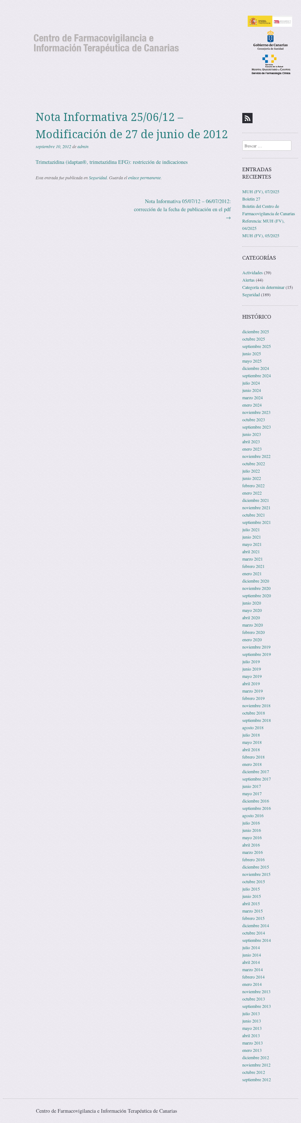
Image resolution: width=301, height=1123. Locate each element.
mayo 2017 (252, 793)
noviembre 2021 (256, 507)
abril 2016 (251, 845)
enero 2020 (252, 639)
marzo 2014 (252, 969)
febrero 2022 (253, 485)
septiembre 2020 (256, 595)
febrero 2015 (253, 918)
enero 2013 (252, 1050)
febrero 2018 (253, 757)
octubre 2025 (253, 339)
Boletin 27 (251, 199)
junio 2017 (251, 786)
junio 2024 (251, 390)
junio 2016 (251, 830)
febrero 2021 (253, 566)
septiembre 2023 (256, 427)
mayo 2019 (252, 676)
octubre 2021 (253, 515)
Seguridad (98, 177)
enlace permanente (144, 177)
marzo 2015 (252, 911)
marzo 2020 (252, 625)
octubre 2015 (253, 881)
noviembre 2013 (256, 991)
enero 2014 (252, 984)
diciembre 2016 (255, 801)
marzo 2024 (252, 397)
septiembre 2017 (256, 779)
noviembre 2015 (256, 874)
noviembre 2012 (256, 1065)
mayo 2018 (252, 742)
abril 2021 (251, 551)
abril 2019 (251, 683)
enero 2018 (252, 764)
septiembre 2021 (256, 522)
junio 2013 (251, 1021)
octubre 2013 (253, 999)
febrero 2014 (253, 977)
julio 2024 (251, 383)
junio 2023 (251, 434)
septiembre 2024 (256, 375)
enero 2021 (252, 573)
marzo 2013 (252, 1043)
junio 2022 (251, 478)
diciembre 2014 (255, 925)
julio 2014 (251, 947)
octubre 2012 (253, 1072)
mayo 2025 (252, 361)
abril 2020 (251, 617)
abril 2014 (251, 962)
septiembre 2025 (256, 346)
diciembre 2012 (255, 1057)
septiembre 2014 (256, 940)
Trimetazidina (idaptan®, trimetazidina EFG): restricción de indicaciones (112, 161)
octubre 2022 (253, 463)
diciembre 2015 (255, 867)
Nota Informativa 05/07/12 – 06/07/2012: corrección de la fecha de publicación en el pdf (182, 209)
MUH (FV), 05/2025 (260, 235)
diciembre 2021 (255, 500)
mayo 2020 (252, 610)
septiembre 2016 (256, 808)
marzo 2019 (252, 691)
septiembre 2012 (256, 1079)
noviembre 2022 (256, 456)
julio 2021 (251, 529)
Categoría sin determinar (263, 287)
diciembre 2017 (255, 771)
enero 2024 (252, 405)
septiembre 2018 (256, 720)
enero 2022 (252, 493)
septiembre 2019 (256, 654)
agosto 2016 (253, 815)
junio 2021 (251, 537)
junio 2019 (251, 669)
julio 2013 (251, 1013)
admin (82, 146)
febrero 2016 (253, 859)
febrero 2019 (253, 698)
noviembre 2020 (256, 588)
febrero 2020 (253, 632)
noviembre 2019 (256, 647)
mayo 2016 (252, 837)
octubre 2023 (253, 419)
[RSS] (247, 118)
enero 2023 (252, 449)
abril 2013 (251, 1035)
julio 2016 (251, 823)
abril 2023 (251, 441)
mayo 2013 (252, 1028)
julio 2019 (251, 661)
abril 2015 (251, 903)
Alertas (248, 280)
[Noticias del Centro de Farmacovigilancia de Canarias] (150, 44)
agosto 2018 (253, 727)
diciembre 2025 (255, 331)
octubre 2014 (253, 933)
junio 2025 (251, 353)
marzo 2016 (252, 852)
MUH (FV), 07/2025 (260, 191)
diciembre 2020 (255, 581)
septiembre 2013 (256, 1006)
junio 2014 (251, 955)
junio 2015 (251, 896)
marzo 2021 (252, 559)
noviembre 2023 (256, 412)
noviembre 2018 (256, 705)
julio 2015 (251, 889)
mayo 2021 (252, 544)
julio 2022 (251, 471)
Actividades (252, 272)
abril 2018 (251, 749)
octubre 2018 (253, 713)
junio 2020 (251, 603)
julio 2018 (251, 735)
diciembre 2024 (255, 368)
